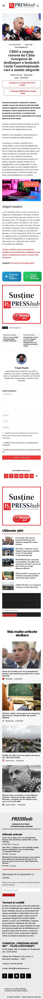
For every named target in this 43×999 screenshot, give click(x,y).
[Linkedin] (21, 476)
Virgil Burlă (28, 75)
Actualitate (15, 44)
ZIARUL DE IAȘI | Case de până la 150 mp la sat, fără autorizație (28, 586)
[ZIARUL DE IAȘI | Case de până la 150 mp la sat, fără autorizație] (8, 586)
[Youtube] (28, 976)
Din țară (5, 854)
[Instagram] (10, 976)
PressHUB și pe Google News (22, 263)
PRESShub (9, 679)
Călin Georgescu (15, 328)
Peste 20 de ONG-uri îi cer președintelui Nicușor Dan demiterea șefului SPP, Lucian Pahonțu (26, 541)
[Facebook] (6, 476)
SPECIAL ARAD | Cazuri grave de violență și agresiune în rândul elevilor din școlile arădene (28, 575)
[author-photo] (3, 679)
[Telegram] (16, 976)
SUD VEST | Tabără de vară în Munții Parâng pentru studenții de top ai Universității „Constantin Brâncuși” (27, 552)
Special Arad (9, 721)
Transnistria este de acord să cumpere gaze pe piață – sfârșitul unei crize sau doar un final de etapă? (30, 342)
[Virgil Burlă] (21, 359)
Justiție (29, 44)
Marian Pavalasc (11, 805)
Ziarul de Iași (10, 761)
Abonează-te (8, 615)
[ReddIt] (26, 476)
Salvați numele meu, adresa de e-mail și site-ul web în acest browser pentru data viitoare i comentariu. (20, 435)
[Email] (31, 476)
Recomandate (21, 47)
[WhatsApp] (16, 476)
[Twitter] (11, 476)
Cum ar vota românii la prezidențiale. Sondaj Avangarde (10, 339)
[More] (36, 476)
